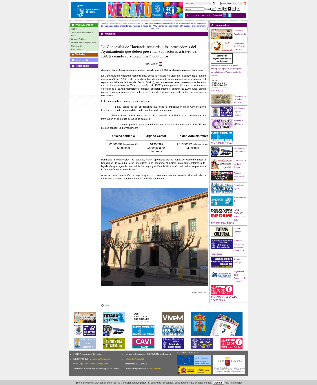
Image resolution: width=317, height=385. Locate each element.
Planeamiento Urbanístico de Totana (240, 99)
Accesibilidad (90, 364)
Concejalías (76, 49)
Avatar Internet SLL (155, 369)
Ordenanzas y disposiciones (84, 42)
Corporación (76, 46)
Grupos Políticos (78, 39)
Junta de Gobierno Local (82, 32)
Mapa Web (103, 364)
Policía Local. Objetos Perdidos (239, 111)
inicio (188, 15)
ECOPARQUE (217, 91)
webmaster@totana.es (100, 359)
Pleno (73, 36)
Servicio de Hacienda (117, 24)
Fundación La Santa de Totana (240, 164)
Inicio (104, 24)
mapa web (206, 15)
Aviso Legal (78, 364)
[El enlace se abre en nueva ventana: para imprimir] (160, 64)
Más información (233, 382)
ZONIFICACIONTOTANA (222, 143)
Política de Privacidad (134, 359)
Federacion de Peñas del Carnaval (239, 46)
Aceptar (218, 382)
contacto (195, 15)
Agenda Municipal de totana (239, 176)
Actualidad (134, 24)
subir (107, 305)
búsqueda (216, 15)
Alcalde (74, 29)
